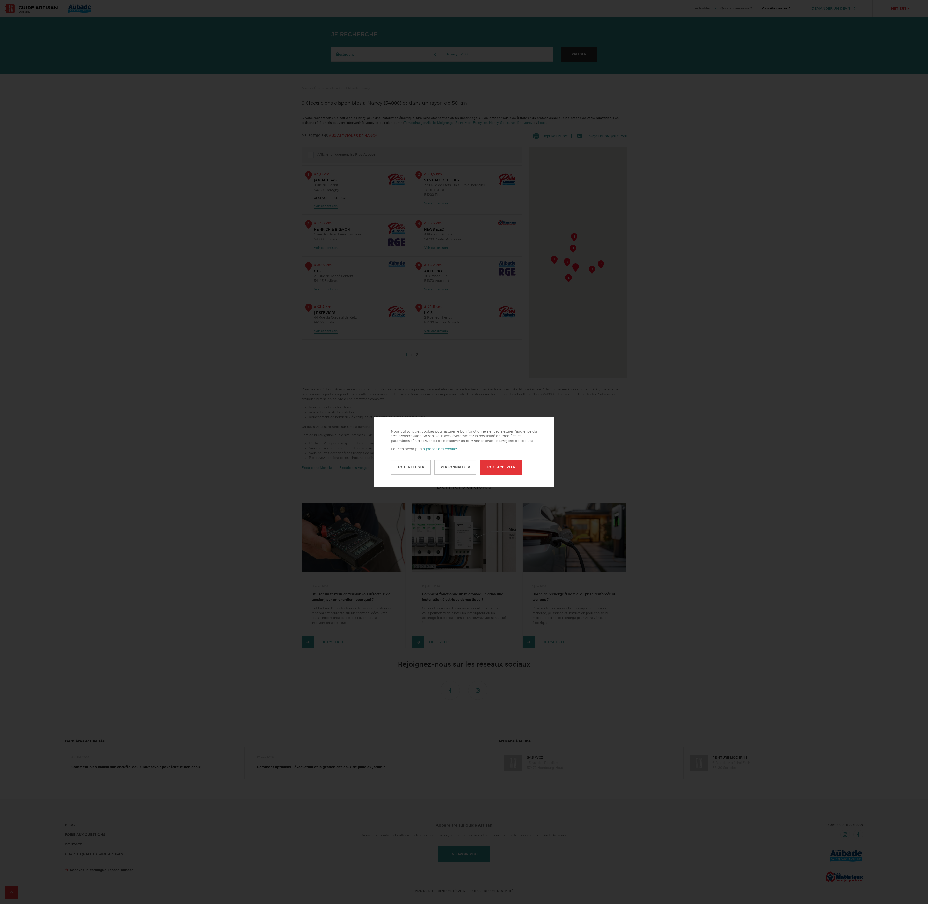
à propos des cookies (440, 449)
